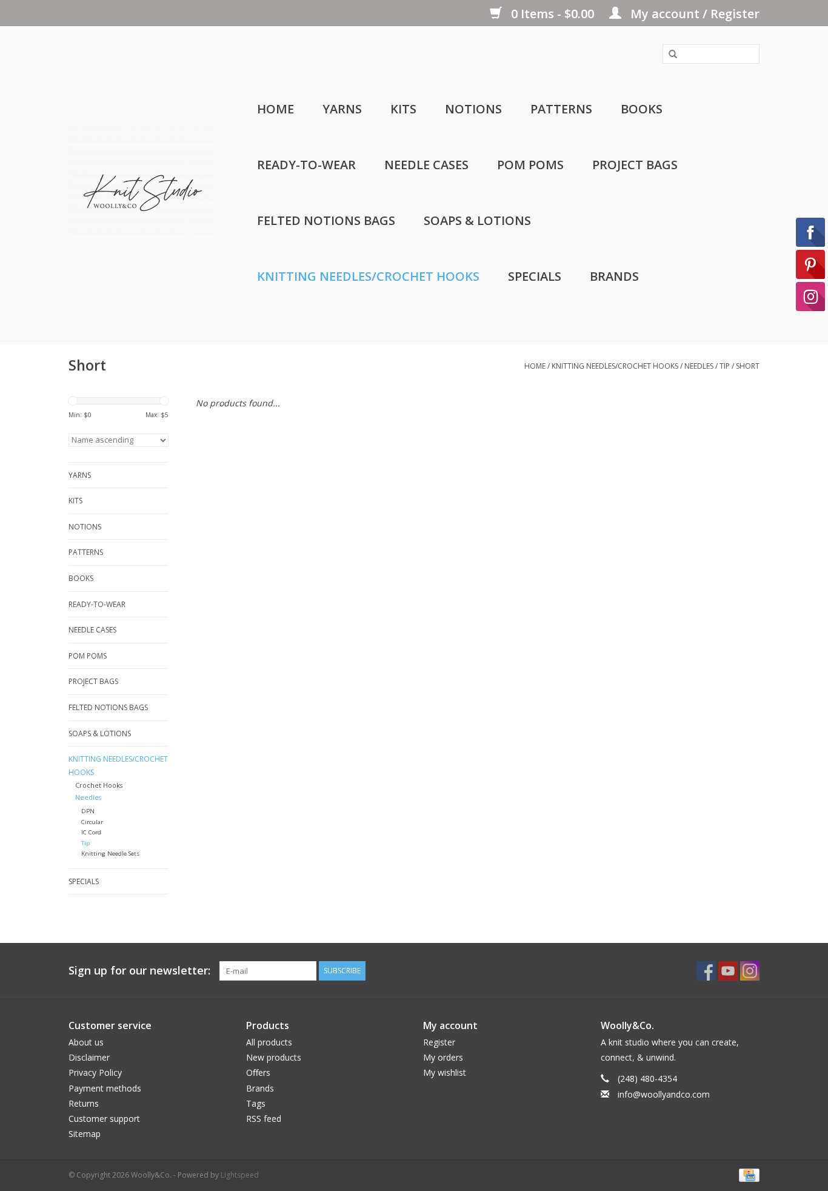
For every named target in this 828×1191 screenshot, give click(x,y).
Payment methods (104, 1088)
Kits (403, 109)
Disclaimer (89, 1057)
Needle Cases (426, 164)
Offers (258, 1072)
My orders (443, 1057)
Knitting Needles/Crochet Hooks (368, 276)
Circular (92, 822)
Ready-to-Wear (306, 164)
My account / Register (693, 13)
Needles (698, 366)
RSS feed (263, 1118)
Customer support (104, 1118)
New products (273, 1057)
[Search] (669, 54)
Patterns (561, 109)
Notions (473, 109)
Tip (724, 366)
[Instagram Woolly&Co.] (750, 971)
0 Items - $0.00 (552, 13)
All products (269, 1042)
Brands (614, 276)
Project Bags (635, 164)
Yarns (342, 109)
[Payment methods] (747, 1175)
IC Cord (91, 832)
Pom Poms (530, 164)
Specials (534, 276)
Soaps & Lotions (477, 220)
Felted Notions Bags (326, 220)
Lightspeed (240, 1175)
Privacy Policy (95, 1072)
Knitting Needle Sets (110, 853)
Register (439, 1042)
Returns (83, 1103)
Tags (255, 1103)
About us (86, 1042)
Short (748, 366)
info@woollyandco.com (664, 1094)
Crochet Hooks (98, 785)
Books (642, 109)
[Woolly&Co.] (142, 183)
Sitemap (84, 1133)
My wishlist (444, 1072)
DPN (88, 811)
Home (275, 109)
